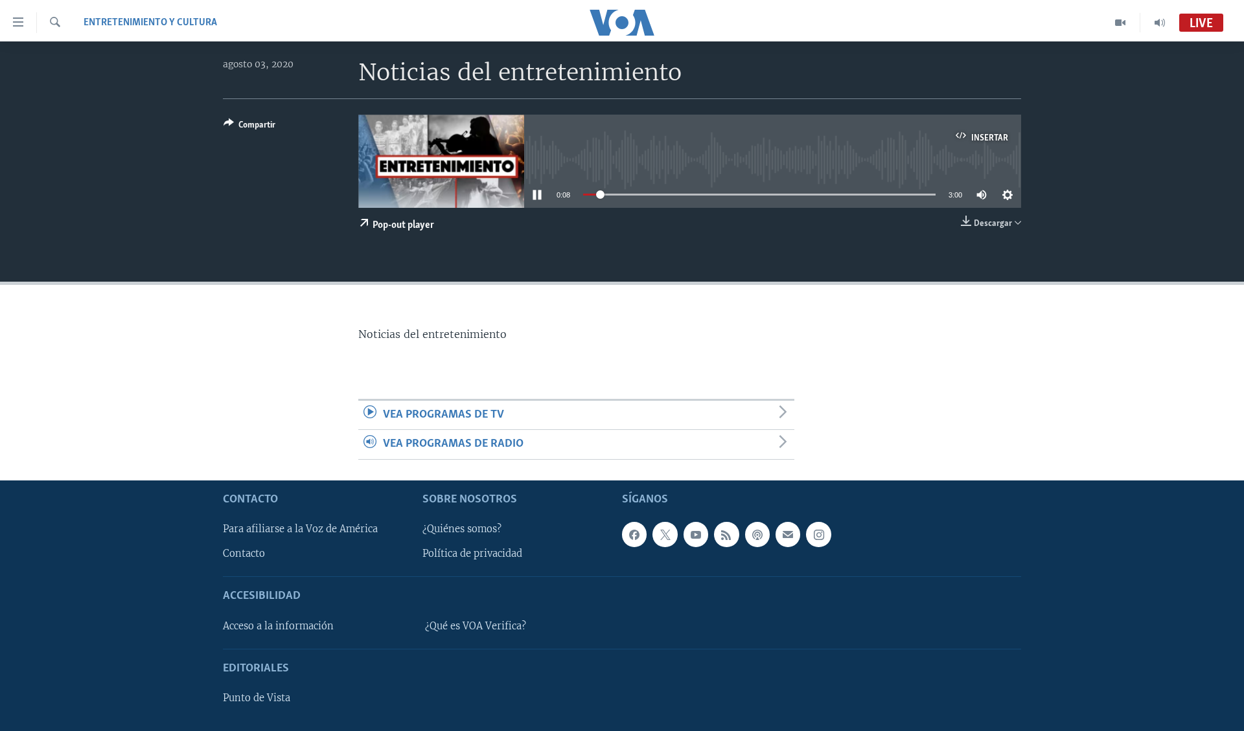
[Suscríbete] (788, 534)
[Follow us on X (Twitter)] (664, 534)
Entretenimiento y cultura (150, 22)
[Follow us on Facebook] (634, 534)
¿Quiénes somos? (461, 529)
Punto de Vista (256, 698)
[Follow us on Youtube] (696, 534)
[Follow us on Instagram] (818, 534)
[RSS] (726, 534)
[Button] (249, 127)
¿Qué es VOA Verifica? (475, 625)
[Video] (1120, 22)
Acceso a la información (278, 625)
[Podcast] (757, 534)
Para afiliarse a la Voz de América (300, 529)
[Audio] (1159, 22)
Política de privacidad (472, 553)
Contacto (244, 553)
